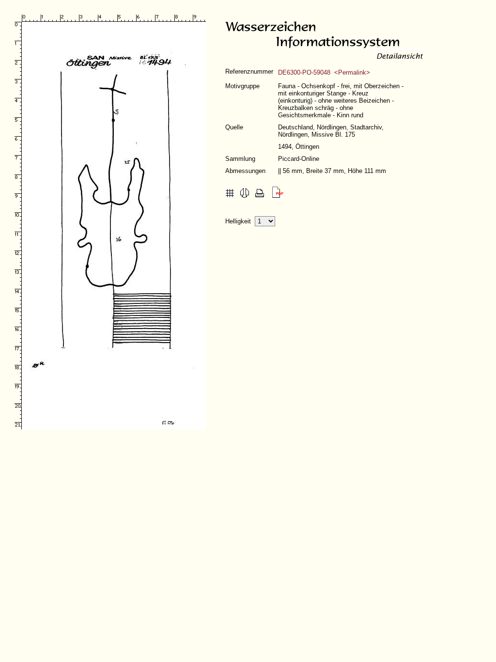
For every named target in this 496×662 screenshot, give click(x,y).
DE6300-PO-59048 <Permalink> (324, 72)
